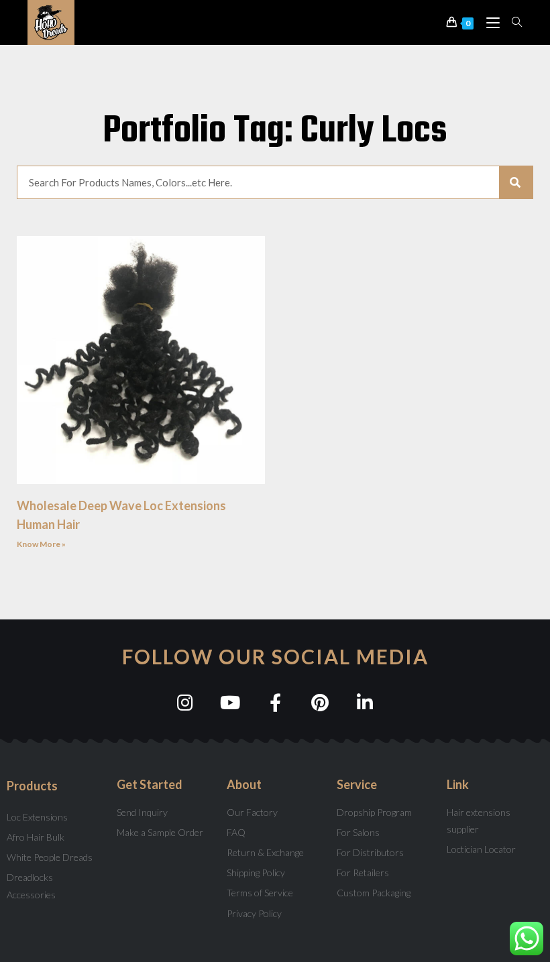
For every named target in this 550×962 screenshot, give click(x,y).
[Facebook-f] (275, 702)
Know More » (41, 544)
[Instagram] (185, 702)
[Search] (516, 182)
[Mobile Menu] (489, 22)
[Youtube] (230, 702)
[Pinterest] (320, 702)
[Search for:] (512, 22)
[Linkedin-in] (365, 702)
